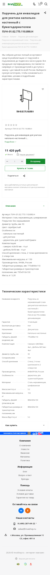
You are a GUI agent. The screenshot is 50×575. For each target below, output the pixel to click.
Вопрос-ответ (25, 475)
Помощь (25, 485)
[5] (16, 125)
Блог (25, 471)
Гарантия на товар (25, 497)
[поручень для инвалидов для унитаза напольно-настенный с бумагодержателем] (25, 100)
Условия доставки (25, 493)
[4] (14, 125)
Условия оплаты (25, 490)
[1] (6, 125)
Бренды (25, 479)
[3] (11, 125)
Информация (25, 466)
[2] (8, 125)
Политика (25, 460)
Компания (25, 440)
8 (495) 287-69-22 (26, 523)
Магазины (25, 456)
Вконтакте (21, 510)
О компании (25, 445)
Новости (25, 449)
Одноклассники (27, 510)
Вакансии (25, 453)
